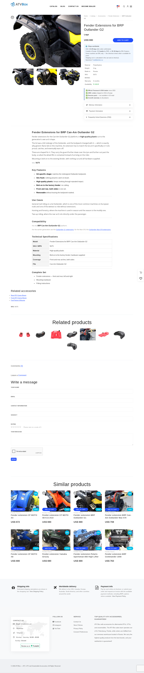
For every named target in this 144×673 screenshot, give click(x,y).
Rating (13, 424)
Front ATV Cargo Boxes (19, 298)
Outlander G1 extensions (65, 230)
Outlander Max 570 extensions (100, 230)
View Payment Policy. (119, 596)
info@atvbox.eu (26, 624)
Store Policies (78, 625)
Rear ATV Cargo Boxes (18, 295)
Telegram (19, 633)
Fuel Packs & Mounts (18, 300)
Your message (16, 432)
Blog (63, 6)
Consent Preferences (81, 632)
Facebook (57, 622)
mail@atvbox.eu (98, 60)
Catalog (53, 6)
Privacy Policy (78, 628)
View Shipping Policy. (37, 591)
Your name (15, 387)
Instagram (57, 625)
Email (13, 396)
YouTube (57, 628)
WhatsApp (19, 628)
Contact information (19, 406)
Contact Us (73, 6)
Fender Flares (15, 513)
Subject (14, 415)
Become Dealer (88, 6)
